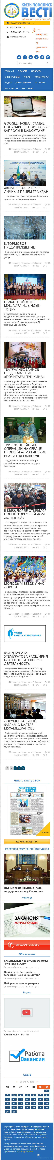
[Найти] (48, 63)
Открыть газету (18, 793)
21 (40, 1103)
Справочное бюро (27, 944)
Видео (8, 82)
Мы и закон (11, 88)
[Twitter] (19, 57)
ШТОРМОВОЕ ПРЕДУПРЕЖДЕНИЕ (19, 245)
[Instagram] (48, 57)
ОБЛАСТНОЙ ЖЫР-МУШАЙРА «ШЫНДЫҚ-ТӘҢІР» (22, 306)
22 (47, 1103)
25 (20, 1107)
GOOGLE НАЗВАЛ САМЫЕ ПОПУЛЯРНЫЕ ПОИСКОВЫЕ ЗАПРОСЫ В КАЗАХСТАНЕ (26, 127)
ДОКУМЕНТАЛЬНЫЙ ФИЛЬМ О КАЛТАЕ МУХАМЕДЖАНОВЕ (20, 725)
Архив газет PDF (28, 841)
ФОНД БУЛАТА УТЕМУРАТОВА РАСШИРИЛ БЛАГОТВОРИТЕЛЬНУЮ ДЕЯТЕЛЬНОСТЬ (26, 658)
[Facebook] (25, 57)
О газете (22, 71)
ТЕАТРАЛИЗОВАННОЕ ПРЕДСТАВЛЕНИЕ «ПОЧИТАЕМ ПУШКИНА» (24, 373)
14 (40, 1099)
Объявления (27, 954)
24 (14, 1107)
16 (7, 1103)
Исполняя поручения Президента (27, 848)
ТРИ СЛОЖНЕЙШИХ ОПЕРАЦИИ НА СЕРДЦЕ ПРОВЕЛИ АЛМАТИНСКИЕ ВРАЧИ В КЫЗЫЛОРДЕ (25, 450)
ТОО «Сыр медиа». (24, 1151)
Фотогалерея (41, 76)
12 (27, 1099)
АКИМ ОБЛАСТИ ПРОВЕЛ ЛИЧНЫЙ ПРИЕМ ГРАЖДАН (26, 190)
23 (7, 1107)
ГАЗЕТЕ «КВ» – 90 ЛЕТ (16, 1034)
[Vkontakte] (31, 57)
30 (7, 1111)
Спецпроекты (12, 76)
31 (14, 1111)
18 (20, 1103)
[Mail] (42, 57)
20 (34, 1103)
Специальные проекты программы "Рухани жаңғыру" (26, 962)
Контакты (27, 88)
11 (20, 1099)
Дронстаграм (23, 82)
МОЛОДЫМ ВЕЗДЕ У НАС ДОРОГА (24, 585)
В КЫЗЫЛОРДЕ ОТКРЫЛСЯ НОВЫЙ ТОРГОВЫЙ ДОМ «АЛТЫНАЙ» (25, 514)
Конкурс (27, 897)
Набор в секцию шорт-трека (21, 983)
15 (47, 1099)
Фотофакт (40, 82)
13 (34, 1099)
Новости (36, 71)
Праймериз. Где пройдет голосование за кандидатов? (22, 973)
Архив (27, 76)
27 (34, 1107)
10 (14, 1099)
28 (40, 1107)
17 (14, 1103)
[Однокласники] (36, 57)
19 (27, 1103)
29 (47, 1107)
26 (27, 1107)
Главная (9, 71)
